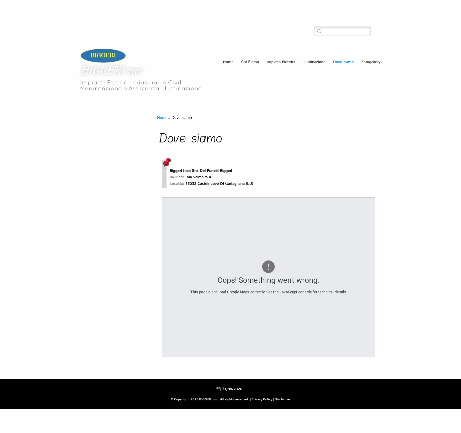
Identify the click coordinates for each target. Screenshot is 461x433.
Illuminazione (314, 61)
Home (228, 61)
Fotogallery (370, 61)
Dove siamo (343, 61)
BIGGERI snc (110, 69)
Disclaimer (282, 399)
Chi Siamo (250, 61)
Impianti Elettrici (281, 61)
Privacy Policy (262, 399)
